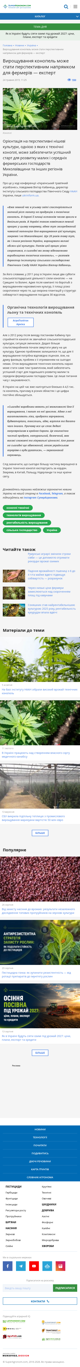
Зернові (10, 1234)
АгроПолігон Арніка (20, 322)
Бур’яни (11, 1222)
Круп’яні (46, 1186)
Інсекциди (11, 1204)
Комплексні (48, 1234)
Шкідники (49, 1204)
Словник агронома (40, 1177)
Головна (7, 45)
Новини (19, 45)
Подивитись (40, 1153)
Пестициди (14, 1186)
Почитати (40, 1145)
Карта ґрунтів (40, 1169)
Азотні (45, 1216)
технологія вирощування (24, 515)
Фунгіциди (12, 1198)
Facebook (44, 493)
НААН (73, 191)
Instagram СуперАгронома (40, 497)
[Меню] (75, 6)
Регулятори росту (16, 1210)
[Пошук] (66, 6)
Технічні (46, 1192)
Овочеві (46, 1198)
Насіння (11, 1228)
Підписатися (65, 1288)
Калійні (46, 1228)
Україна (31, 45)
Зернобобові (13, 1240)
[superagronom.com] (17, 6)
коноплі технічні (18, 507)
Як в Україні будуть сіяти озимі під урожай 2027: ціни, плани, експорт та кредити (40, 35)
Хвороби (48, 1246)
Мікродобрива (50, 1240)
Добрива (48, 1210)
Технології (40, 1137)
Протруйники (13, 1216)
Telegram (57, 493)
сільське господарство (22, 530)
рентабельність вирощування (27, 522)
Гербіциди (11, 1192)
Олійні (9, 1246)
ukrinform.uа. (30, 195)
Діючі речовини (40, 1161)
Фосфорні (47, 1222)
